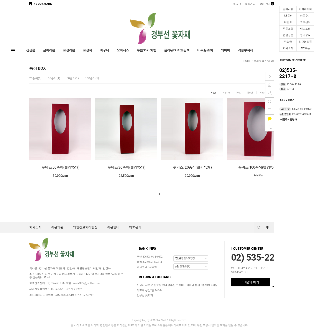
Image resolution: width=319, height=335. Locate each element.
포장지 (87, 50)
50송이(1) (73, 78)
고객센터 (305, 22)
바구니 (104, 50)
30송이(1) (54, 78)
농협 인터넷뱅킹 (182, 266)
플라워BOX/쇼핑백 (176, 50)
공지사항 (288, 9)
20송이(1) (35, 78)
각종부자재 (245, 50)
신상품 (30, 50)
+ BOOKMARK (42, 3)
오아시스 (123, 50)
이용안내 (113, 227)
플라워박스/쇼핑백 (265, 60)
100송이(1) (92, 78)
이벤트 (288, 22)
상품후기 (305, 15)
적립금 (288, 41)
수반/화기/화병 (146, 50)
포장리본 (69, 50)
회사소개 (288, 48)
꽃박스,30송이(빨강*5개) (126, 167)
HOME (247, 60)
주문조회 (288, 28)
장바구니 (305, 35)
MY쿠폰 (305, 48)
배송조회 (305, 28)
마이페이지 (305, 9)
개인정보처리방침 (85, 227)
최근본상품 (305, 41)
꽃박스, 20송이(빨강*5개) (192, 167)
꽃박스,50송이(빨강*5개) (60, 167)
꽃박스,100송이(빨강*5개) (258, 167)
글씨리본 (49, 50)
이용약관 (57, 227)
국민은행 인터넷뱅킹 (185, 258)
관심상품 (288, 35)
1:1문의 (288, 15)
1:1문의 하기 (250, 282)
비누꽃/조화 (205, 50)
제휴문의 (135, 227)
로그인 (237, 3)
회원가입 (250, 3)
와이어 (225, 50)
